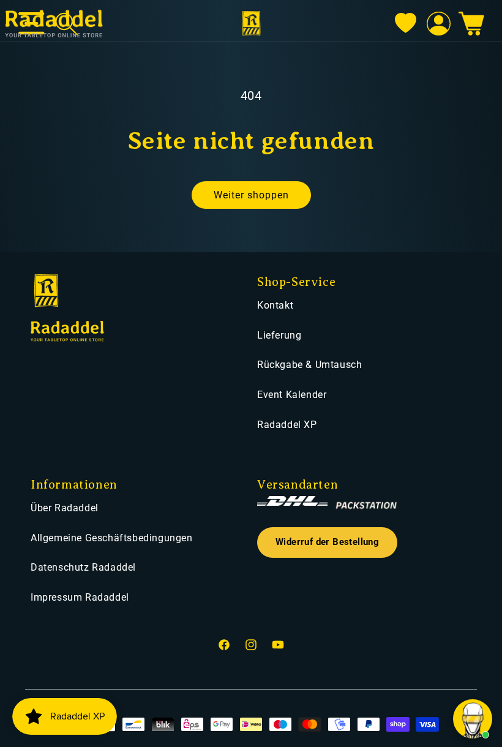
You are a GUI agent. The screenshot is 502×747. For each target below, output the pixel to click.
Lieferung (279, 335)
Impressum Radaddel (80, 597)
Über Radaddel (65, 508)
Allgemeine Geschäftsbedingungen (112, 538)
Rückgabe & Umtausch (309, 364)
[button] (471, 23)
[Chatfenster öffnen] (472, 718)
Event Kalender (291, 394)
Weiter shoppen (251, 195)
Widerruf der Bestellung (327, 542)
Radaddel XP (287, 424)
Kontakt (275, 305)
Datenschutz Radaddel (83, 567)
